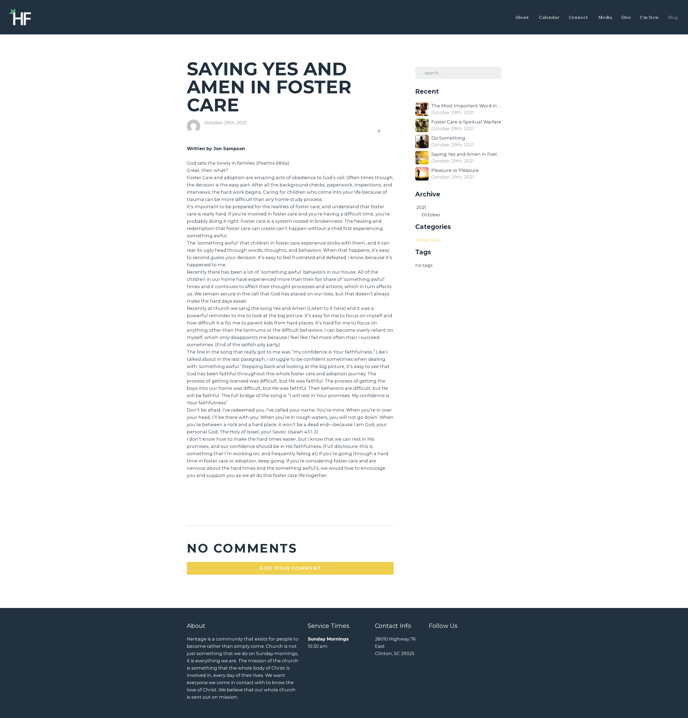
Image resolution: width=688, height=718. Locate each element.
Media (605, 17)
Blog (673, 17)
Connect (579, 17)
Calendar (549, 17)
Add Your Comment (290, 568)
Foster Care (428, 240)
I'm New (649, 17)
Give (626, 17)
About (522, 17)
